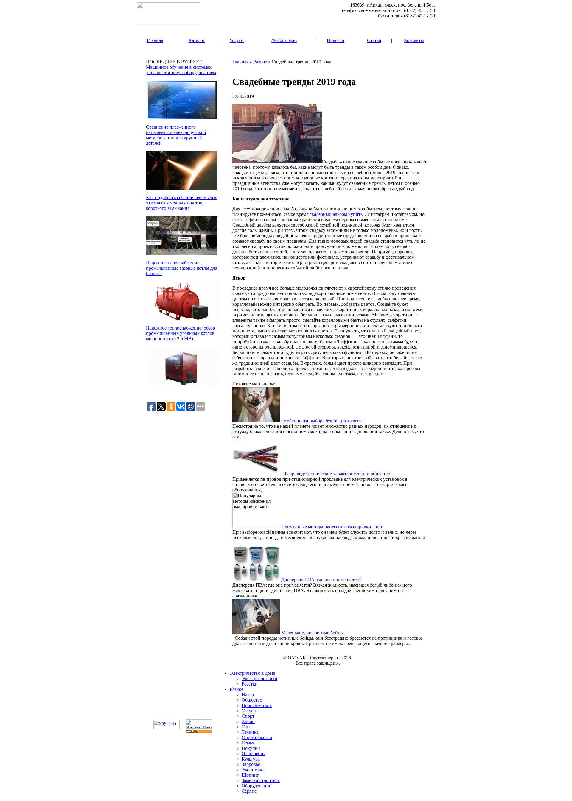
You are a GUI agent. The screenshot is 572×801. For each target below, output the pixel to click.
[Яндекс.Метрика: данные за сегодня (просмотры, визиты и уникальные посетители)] (199, 724)
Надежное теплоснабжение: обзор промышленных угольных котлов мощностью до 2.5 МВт (180, 333)
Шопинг (250, 774)
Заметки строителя (261, 780)
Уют (246, 726)
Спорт (248, 716)
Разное (260, 61)
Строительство (257, 737)
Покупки (251, 748)
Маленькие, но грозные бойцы (312, 632)
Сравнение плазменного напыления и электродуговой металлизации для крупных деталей (176, 135)
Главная (155, 40)
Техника (250, 732)
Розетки (250, 683)
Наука (248, 694)
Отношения (253, 753)
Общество (252, 699)
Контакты (414, 40)
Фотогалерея (284, 40)
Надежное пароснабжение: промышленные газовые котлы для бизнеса (181, 268)
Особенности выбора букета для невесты (323, 420)
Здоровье (251, 764)
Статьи (374, 40)
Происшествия (257, 705)
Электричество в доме (252, 673)
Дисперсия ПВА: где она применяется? (321, 579)
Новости (335, 40)
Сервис (249, 791)
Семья (248, 742)
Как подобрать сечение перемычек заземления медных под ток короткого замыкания (181, 203)
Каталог (197, 40)
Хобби (248, 721)
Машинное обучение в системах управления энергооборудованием (181, 70)
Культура (251, 758)
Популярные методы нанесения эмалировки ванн (331, 526)
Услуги (236, 40)
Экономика (253, 769)
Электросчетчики (259, 678)
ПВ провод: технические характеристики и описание (335, 473)
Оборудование (256, 785)
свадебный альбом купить (336, 214)
